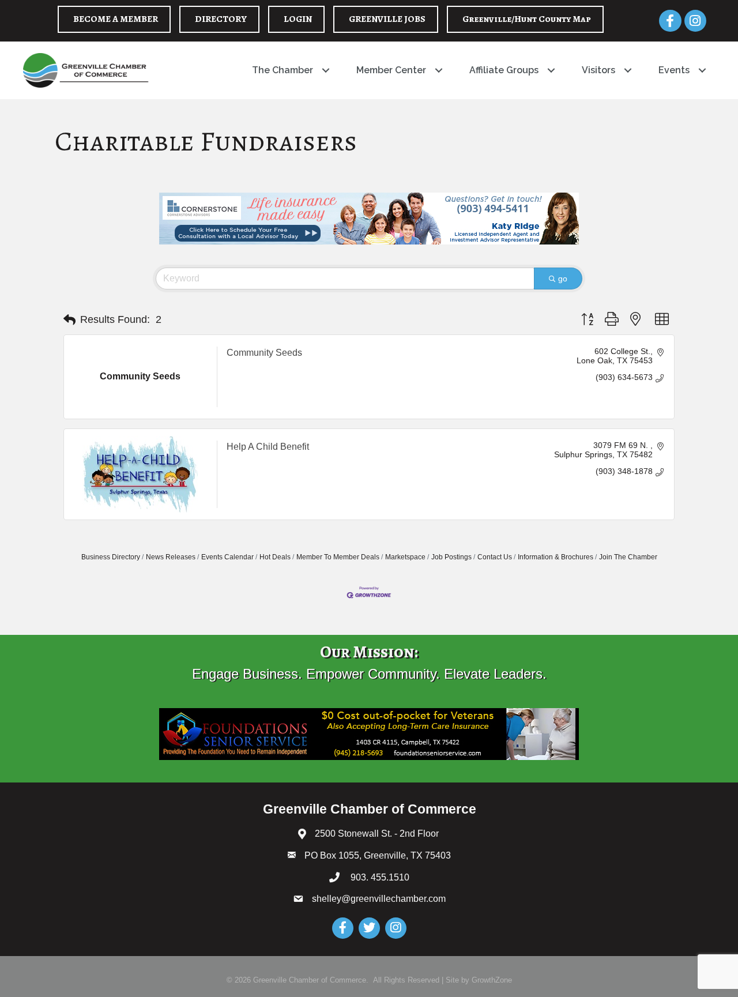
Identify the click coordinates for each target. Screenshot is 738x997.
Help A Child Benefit (268, 447)
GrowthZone (492, 980)
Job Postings (451, 557)
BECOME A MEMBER (115, 19)
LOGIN (298, 19)
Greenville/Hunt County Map (526, 19)
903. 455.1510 (378, 877)
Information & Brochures (555, 557)
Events (674, 70)
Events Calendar (227, 557)
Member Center (391, 70)
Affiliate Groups (504, 70)
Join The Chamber (628, 557)
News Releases (170, 557)
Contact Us (494, 557)
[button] (69, 320)
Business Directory (110, 557)
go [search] (562, 278)
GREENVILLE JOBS (387, 19)
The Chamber (282, 70)
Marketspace (405, 557)
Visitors (598, 70)
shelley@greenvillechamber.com (379, 899)
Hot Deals (275, 557)
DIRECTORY (221, 19)
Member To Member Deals (337, 557)
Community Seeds (264, 353)
